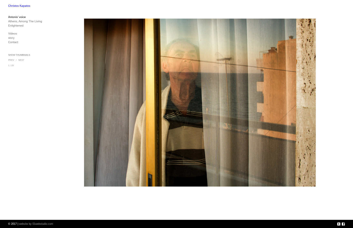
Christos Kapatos (19, 5)
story (11, 37)
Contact (13, 42)
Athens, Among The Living (25, 21)
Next (21, 60)
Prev (11, 60)
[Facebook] (343, 224)
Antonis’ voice (17, 17)
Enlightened (15, 25)
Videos (12, 33)
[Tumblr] (338, 224)
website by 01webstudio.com (36, 223)
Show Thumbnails (19, 55)
